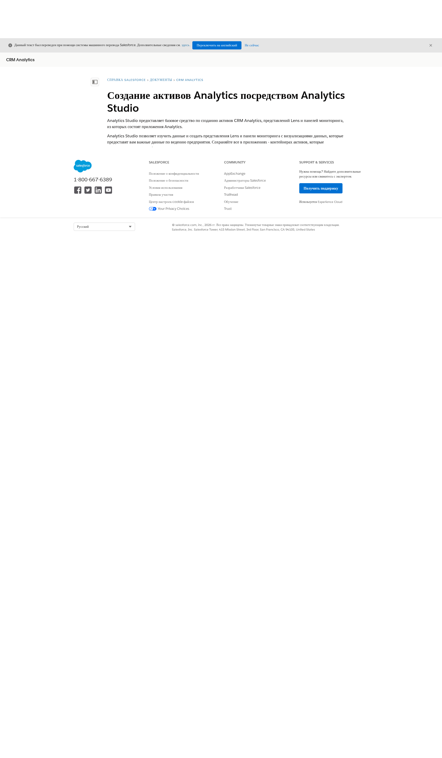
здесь (185, 45)
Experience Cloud (330, 202)
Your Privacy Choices (173, 208)
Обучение (231, 202)
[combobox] (104, 227)
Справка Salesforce (126, 80)
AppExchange (234, 173)
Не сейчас (252, 45)
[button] (104, 227)
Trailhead (231, 194)
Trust (228, 208)
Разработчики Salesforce (242, 187)
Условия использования (165, 187)
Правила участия (161, 194)
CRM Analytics (189, 80)
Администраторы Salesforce (245, 180)
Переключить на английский (217, 45)
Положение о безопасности (168, 180)
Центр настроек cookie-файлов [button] (171, 202)
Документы (161, 80)
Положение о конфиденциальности (174, 173)
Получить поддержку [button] (321, 188)
